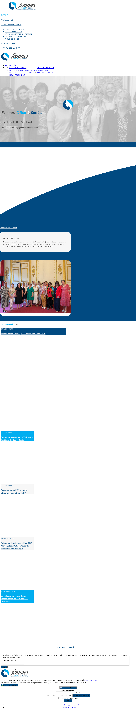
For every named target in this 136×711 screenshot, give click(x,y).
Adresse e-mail (9, 660)
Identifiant (76, 693)
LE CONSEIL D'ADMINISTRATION (19, 34)
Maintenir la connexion (69, 698)
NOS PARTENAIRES (10, 48)
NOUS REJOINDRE (12, 39)
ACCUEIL (5, 15)
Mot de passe (66, 695)
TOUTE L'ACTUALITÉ (65, 647)
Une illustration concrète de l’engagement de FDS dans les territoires (14, 599)
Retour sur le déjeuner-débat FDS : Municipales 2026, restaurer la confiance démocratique (17, 546)
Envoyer (4, 667)
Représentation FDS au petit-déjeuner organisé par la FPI (14, 491)
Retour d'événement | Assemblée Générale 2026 (23, 333)
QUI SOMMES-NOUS (11, 24)
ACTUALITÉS (7, 19)
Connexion (68, 701)
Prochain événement (8, 227)
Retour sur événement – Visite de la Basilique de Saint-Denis (17, 438)
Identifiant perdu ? (70, 707)
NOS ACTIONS (8, 43)
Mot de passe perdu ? (70, 705)
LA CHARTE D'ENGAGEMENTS (17, 36)
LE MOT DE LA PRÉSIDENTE (16, 29)
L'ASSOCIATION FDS (13, 31)
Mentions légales (91, 680)
